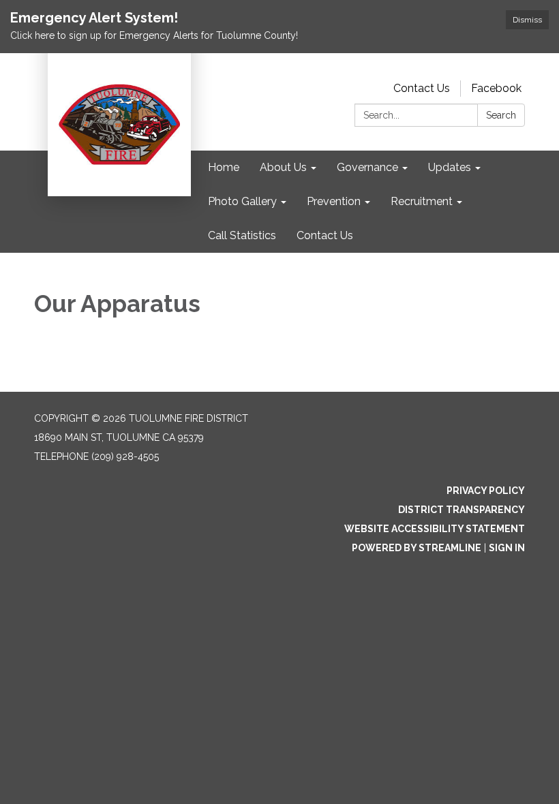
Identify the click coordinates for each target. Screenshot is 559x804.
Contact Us (421, 88)
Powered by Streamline (416, 547)
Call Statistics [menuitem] (242, 235)
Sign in (507, 547)
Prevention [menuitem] (334, 201)
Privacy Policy (486, 490)
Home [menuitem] (223, 167)
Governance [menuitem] (367, 167)
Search (501, 115)
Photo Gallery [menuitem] (242, 201)
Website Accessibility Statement (434, 528)
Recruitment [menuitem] (422, 201)
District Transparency (461, 509)
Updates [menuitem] (449, 167)
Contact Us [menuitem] (325, 235)
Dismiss (527, 20)
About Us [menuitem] (283, 167)
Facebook (496, 88)
